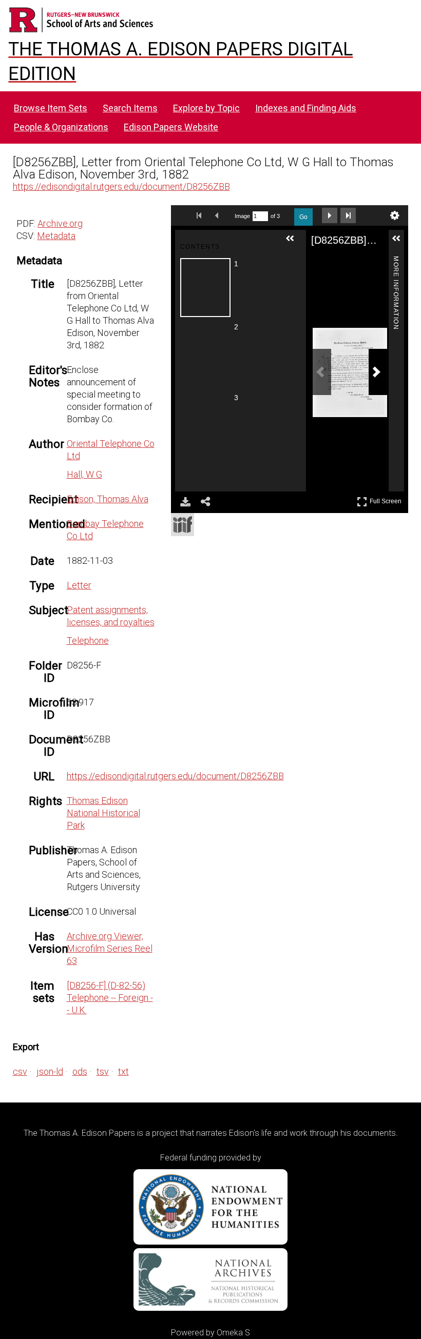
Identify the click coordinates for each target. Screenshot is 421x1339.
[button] (294, 242)
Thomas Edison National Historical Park (103, 813)
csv (20, 1071)
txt (123, 1071)
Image (242, 216)
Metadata (56, 235)
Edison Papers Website (171, 127)
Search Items (130, 108)
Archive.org (60, 223)
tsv (103, 1071)
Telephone (88, 640)
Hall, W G (84, 474)
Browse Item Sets (50, 108)
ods (79, 1071)
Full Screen (387, 499)
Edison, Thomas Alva (107, 499)
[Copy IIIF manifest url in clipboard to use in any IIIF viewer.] (182, 524)
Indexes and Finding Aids (305, 108)
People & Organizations (61, 127)
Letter (79, 585)
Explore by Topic (206, 108)
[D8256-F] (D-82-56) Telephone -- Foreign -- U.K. (110, 997)
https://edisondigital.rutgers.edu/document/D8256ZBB (121, 186)
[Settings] (395, 215)
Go (303, 217)
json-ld (49, 1071)
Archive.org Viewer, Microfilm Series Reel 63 (109, 948)
